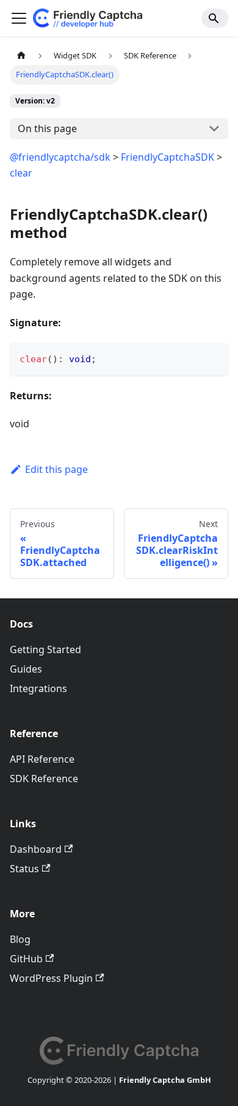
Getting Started (45, 649)
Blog (20, 939)
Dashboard (36, 849)
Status (24, 868)
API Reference (42, 759)
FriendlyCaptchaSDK (167, 157)
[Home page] (21, 55)
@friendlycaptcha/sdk (60, 157)
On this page (47, 128)
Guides (26, 669)
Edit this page (56, 469)
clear (21, 173)
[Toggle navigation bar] (19, 18)
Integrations (38, 688)
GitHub (26, 958)
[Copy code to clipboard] (213, 358)
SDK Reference (44, 778)
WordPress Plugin (51, 978)
